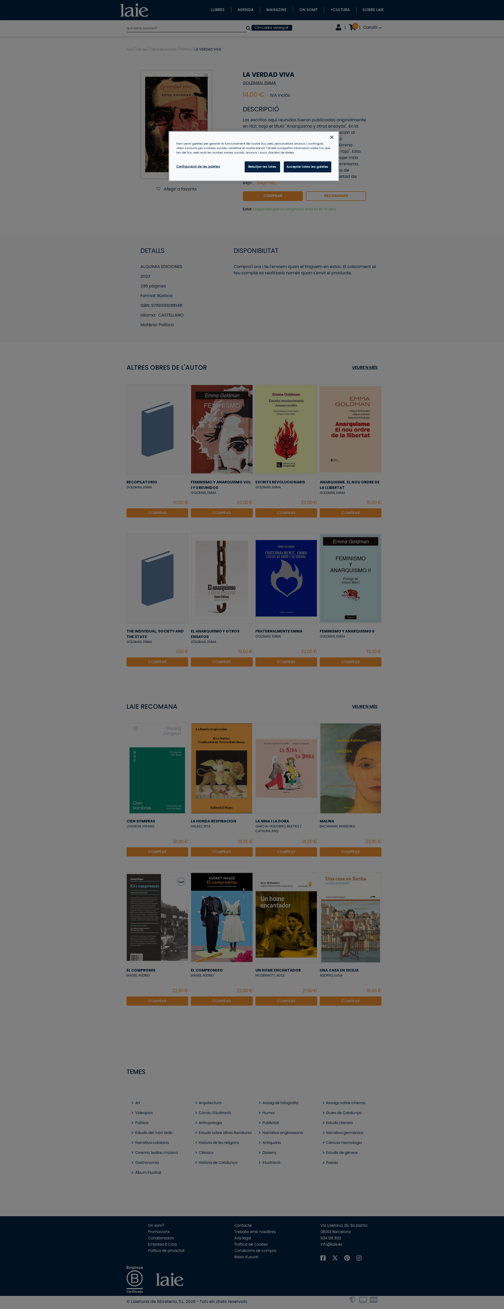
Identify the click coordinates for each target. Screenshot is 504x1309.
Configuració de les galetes (198, 166)
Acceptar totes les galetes (307, 166)
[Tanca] (332, 137)
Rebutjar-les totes (262, 166)
